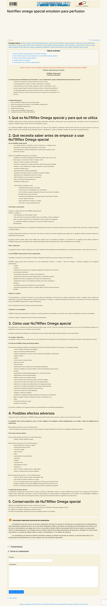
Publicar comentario (16, 592)
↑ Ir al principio (12, 598)
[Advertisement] (53, 26)
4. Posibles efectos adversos (21, 60)
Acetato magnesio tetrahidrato (39, 47)
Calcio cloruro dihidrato (56, 43)
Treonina (19, 45)
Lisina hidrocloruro (29, 45)
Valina (44, 45)
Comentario (12, 564)
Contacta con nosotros (80, 604)
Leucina (85, 43)
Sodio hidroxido (24, 47)
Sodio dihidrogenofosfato (40, 43)
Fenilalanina (12, 45)
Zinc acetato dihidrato (72, 47)
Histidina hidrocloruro (57, 47)
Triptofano (38, 45)
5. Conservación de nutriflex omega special (26, 62)
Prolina (82, 45)
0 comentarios (95, 40)
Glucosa (23, 43)
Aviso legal (68, 604)
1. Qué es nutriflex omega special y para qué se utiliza (29, 53)
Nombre (11, 557)
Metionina (91, 43)
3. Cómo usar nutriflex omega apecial (24, 58)
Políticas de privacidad (56, 604)
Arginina (49, 45)
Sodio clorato (83, 47)
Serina (87, 45)
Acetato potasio (70, 43)
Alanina (55, 45)
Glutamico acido (74, 45)
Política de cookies (42, 604)
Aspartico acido (63, 45)
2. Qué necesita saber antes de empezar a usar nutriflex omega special (34, 56)
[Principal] (53, 4)
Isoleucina (78, 43)
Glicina (29, 43)
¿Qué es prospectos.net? (27, 604)
